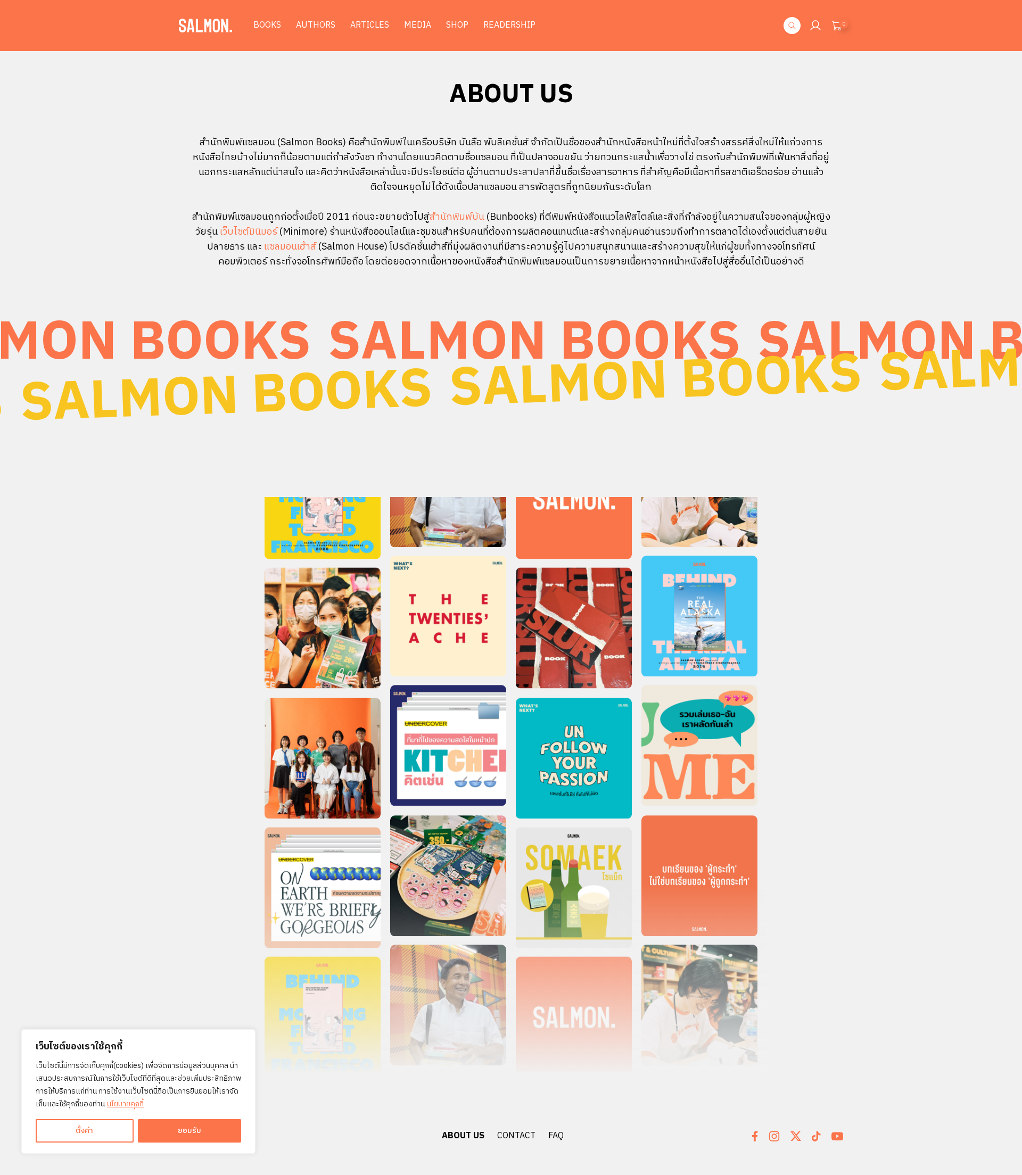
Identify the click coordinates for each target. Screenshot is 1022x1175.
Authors (315, 25)
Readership (509, 25)
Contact (516, 1136)
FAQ (556, 1136)
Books (267, 25)
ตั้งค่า (84, 1130)
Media (417, 25)
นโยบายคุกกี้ (125, 1104)
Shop (457, 25)
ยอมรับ (189, 1130)
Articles (369, 25)
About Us (463, 1136)
